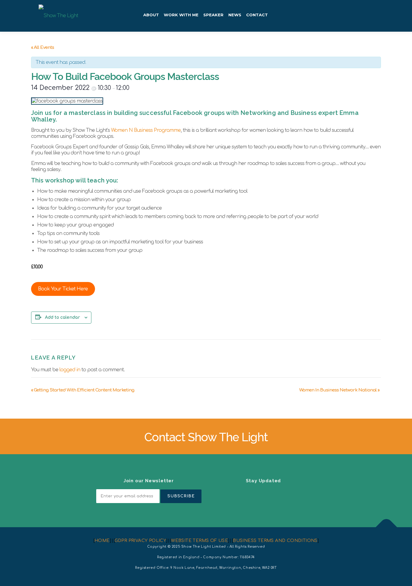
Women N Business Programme (146, 130)
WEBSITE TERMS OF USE (199, 540)
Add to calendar (62, 317)
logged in (69, 369)
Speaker (213, 14)
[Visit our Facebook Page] (249, 494)
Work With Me (181, 14)
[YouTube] (277, 494)
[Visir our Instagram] (263, 494)
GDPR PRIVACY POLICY (140, 540)
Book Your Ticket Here (63, 289)
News (234, 14)
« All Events (42, 47)
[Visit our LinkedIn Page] (234, 494)
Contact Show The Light (206, 437)
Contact (257, 14)
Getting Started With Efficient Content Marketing (82, 390)
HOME (102, 540)
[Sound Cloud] (292, 494)
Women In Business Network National (339, 390)
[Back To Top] (386, 527)
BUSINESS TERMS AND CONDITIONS (275, 540)
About (151, 14)
